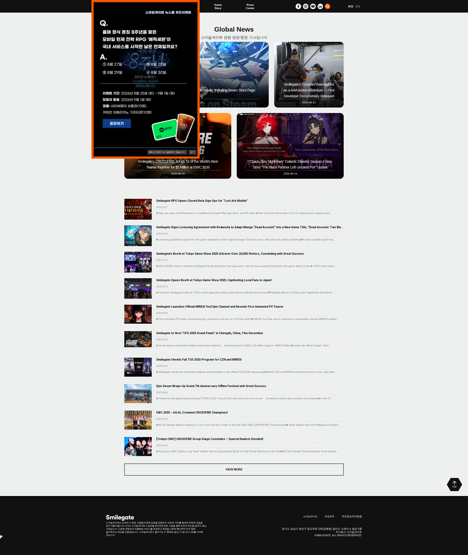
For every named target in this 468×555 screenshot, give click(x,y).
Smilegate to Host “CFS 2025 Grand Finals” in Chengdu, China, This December (209, 333)
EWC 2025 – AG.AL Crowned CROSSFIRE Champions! (192, 412)
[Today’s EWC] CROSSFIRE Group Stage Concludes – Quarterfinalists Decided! (209, 439)
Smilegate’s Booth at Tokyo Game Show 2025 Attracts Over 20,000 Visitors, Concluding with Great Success (230, 253)
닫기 (192, 152)
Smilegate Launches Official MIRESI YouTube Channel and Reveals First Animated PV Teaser (220, 306)
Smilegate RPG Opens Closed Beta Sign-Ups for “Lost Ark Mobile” (202, 200)
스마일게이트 (310, 516)
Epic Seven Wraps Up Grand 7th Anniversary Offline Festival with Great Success (211, 386)
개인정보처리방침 (351, 516)
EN (358, 6)
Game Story (218, 6)
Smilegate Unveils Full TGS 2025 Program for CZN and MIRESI (198, 359)
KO (350, 6)
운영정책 (329, 516)
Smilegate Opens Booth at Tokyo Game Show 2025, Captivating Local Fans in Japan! (214, 280)
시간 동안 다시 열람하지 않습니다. (167, 152)
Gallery (250, 6)
